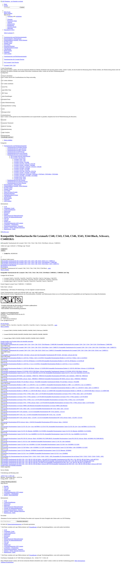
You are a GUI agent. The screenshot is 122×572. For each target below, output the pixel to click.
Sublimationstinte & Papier (11, 195)
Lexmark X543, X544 (20, 177)
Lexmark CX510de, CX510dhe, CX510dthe (25, 175)
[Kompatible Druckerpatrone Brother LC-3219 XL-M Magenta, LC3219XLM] (22, 361)
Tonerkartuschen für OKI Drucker (16, 180)
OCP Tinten (7, 190)
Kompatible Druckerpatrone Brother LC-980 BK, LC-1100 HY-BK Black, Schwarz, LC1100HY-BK (82, 390)
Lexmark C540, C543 (19, 159)
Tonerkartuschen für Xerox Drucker (16, 183)
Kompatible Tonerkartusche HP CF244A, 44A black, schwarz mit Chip (58, 355)
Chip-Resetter (7, 196)
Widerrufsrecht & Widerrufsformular (13, 215)
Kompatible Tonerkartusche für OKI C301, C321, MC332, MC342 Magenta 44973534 (71, 461)
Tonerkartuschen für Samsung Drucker (17, 181)
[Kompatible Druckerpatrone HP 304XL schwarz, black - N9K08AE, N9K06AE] (23, 378)
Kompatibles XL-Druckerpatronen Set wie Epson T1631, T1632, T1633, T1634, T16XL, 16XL (78, 456)
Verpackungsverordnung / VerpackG (13, 226)
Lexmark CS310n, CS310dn (21, 162)
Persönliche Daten (12, 21)
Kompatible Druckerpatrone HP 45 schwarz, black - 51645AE (51, 422)
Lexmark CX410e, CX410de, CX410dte (24, 172)
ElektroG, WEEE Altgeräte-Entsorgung (14, 227)
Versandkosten (33, 527)
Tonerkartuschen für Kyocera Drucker (17, 153)
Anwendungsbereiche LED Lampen (13, 223)
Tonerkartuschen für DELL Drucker (16, 150)
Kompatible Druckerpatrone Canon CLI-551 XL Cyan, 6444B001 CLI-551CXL (66, 434)
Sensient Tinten (8, 189)
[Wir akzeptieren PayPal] (5, 232)
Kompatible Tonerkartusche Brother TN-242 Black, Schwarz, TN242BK (60, 381)
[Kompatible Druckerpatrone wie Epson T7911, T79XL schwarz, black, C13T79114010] (24, 402)
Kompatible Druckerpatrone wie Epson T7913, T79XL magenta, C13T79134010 (66, 396)
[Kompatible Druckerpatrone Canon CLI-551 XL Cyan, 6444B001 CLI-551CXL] (23, 434)
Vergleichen (4, 249)
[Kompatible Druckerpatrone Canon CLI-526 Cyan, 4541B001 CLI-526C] (21, 444)
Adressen (9, 22)
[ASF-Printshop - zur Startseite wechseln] (12, 1)
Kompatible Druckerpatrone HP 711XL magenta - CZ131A (49, 411)
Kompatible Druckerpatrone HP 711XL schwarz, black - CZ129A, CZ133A (62, 417)
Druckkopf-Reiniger (9, 193)
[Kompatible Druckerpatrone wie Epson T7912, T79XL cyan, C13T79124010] (22, 399)
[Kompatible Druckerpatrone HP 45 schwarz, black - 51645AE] (18, 422)
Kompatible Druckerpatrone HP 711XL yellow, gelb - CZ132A (52, 408)
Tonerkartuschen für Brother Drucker (17, 147)
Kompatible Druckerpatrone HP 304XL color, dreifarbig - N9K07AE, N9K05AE (66, 375)
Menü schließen (8, 13)
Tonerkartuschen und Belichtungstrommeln (15, 145)
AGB (5, 206)
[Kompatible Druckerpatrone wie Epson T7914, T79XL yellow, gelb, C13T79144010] (24, 393)
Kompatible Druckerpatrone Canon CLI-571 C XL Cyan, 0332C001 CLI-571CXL (68, 373)
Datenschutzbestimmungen (14, 524)
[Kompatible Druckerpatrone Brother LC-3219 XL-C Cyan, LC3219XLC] (21, 364)
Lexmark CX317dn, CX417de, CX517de (25, 171)
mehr (49, 268)
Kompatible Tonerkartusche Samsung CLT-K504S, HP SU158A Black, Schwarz (66, 371)
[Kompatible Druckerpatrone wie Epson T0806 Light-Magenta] (18, 405)
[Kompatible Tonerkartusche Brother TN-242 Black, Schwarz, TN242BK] (21, 381)
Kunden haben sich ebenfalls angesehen (22, 341)
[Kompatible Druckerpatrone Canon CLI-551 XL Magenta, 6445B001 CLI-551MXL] (24, 431)
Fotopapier (7, 199)
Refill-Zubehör (8, 198)
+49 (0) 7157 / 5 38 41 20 (7, 476)
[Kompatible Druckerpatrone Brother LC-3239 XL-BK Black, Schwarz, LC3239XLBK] (24, 368)
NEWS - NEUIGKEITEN (11, 495)
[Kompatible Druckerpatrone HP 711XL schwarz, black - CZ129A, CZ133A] (21, 417)
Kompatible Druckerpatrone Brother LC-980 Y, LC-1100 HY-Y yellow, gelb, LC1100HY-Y (75, 387)
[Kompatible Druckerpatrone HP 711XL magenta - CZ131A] (17, 411)
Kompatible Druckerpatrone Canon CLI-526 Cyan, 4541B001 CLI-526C (60, 444)
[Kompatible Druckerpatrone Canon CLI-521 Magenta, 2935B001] (19, 450)
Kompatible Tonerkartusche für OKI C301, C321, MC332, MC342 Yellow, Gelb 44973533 (74, 459)
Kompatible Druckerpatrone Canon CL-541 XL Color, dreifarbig (53, 441)
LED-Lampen (7, 201)
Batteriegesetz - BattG (10, 229)
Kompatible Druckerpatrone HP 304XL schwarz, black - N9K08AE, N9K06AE (66, 378)
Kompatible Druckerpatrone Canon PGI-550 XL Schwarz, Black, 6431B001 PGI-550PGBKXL (78, 438)
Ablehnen (3, 562)
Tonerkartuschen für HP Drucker (15, 151)
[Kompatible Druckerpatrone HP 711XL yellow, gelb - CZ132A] (18, 408)
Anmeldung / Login (9, 208)
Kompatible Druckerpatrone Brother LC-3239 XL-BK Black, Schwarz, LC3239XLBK (71, 368)
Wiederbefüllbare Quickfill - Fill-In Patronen (15, 186)
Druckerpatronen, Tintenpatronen (12, 184)
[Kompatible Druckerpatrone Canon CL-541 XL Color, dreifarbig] (18, 441)
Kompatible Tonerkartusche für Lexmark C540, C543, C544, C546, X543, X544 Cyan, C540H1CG (81, 350)
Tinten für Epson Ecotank (10, 192)
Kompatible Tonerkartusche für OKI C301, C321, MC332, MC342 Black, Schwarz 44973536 (77, 464)
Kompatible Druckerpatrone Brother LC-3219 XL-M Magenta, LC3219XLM (63, 361)
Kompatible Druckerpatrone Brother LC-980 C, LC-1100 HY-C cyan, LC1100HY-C (69, 384)
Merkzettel (10, 28)
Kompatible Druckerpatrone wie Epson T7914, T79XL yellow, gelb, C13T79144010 (69, 393)
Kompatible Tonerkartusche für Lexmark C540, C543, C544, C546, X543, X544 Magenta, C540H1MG (84, 344)
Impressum (7, 212)
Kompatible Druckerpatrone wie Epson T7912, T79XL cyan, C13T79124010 (63, 399)
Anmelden (10, 16)
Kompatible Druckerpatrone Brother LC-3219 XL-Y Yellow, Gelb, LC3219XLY (66, 358)
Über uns (6, 218)
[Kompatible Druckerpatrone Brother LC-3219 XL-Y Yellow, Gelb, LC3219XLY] (23, 358)
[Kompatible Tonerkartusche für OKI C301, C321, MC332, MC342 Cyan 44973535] (23, 462)
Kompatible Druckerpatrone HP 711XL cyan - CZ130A (46, 414)
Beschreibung (4, 265)
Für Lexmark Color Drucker (18, 157)
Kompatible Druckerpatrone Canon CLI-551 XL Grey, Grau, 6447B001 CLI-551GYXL (72, 426)
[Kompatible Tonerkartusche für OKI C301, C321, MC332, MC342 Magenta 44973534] (24, 461)
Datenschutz (7, 211)
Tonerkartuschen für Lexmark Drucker (17, 154)
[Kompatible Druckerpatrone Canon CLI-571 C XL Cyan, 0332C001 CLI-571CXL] (23, 373)
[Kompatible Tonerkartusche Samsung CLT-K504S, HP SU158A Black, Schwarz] (23, 371)
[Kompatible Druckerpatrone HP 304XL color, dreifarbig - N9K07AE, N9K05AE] (23, 375)
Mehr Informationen (80, 560)
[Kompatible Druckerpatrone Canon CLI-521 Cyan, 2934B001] (18, 453)
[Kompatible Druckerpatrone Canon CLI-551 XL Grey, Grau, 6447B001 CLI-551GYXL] (25, 426)
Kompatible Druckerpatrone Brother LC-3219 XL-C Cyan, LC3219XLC (60, 364)
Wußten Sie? (7, 221)
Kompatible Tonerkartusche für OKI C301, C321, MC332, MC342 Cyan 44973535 (68, 462)
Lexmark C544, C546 (19, 160)
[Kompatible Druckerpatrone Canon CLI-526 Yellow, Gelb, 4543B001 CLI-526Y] (23, 447)
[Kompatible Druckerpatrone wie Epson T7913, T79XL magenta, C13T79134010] (23, 396)
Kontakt (6, 214)
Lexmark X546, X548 (20, 178)
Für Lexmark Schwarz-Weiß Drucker (20, 156)
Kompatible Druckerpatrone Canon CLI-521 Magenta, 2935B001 (54, 450)
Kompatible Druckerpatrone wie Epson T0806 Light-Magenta (51, 405)
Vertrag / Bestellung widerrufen (8, 481)
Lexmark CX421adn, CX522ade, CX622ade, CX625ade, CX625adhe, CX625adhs (36, 174)
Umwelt (6, 220)
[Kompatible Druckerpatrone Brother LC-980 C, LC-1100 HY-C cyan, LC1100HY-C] (24, 384)
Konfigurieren (10, 562)
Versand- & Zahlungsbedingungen (13, 217)
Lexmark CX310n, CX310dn (21, 169)
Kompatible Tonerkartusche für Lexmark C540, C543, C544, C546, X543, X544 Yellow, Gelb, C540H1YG (87, 347)
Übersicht (9, 19)
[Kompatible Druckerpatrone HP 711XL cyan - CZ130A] (16, 414)
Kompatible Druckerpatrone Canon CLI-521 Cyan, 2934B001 (51, 453)
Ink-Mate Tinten (8, 187)
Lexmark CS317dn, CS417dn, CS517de (24, 163)
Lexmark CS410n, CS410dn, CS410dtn (24, 165)
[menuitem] (62, 4)
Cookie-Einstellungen (9, 209)
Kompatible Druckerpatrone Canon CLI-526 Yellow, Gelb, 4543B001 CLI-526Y (66, 447)
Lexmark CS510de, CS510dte (22, 168)
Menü (5, 4)
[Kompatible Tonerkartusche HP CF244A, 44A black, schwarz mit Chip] (20, 355)
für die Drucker (12, 265)
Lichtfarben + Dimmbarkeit (11, 224)
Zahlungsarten (11, 24)
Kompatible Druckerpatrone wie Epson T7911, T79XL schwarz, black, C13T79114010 (71, 402)
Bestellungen (10, 25)
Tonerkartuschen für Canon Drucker (16, 148)
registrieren (19, 16)
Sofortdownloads (11, 27)
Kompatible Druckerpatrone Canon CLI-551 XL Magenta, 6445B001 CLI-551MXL (69, 431)
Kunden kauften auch (6, 341)
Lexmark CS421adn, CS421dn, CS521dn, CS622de (27, 166)
